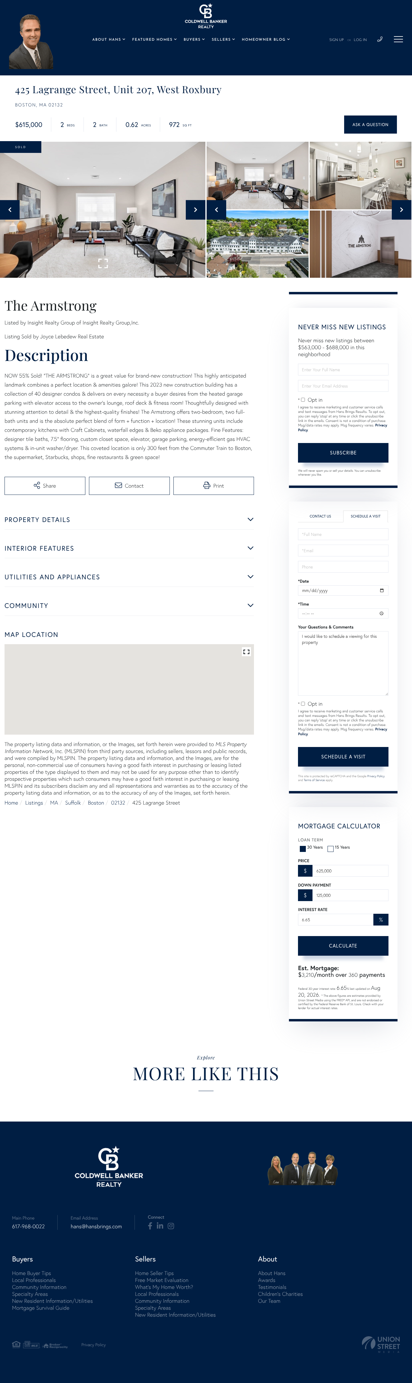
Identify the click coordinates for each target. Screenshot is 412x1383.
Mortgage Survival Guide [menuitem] (40, 1307)
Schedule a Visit (366, 516)
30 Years (315, 847)
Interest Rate (312, 909)
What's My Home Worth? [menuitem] (164, 1286)
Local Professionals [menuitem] (34, 1280)
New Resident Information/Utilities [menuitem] (52, 1300)
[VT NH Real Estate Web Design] (381, 1344)
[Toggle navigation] (398, 39)
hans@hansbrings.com (96, 1226)
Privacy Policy (376, 776)
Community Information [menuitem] (39, 1286)
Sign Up (336, 40)
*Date (303, 581)
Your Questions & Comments (325, 627)
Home (11, 802)
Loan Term (310, 840)
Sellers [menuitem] (221, 40)
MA (54, 802)
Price (303, 860)
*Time (303, 604)
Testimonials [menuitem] (272, 1286)
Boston (96, 802)
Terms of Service (314, 780)
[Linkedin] (160, 1226)
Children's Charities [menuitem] (280, 1293)
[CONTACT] (370, 125)
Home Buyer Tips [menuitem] (31, 1273)
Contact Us (320, 516)
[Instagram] (171, 1226)
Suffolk (73, 802)
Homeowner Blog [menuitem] (264, 40)
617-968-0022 (28, 1226)
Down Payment (314, 885)
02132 (118, 802)
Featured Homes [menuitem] (152, 40)
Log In (360, 40)
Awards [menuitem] (266, 1280)
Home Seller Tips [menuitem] (154, 1273)
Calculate (343, 946)
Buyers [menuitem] (192, 40)
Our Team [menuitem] (269, 1300)
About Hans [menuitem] (106, 40)
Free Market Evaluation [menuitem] (162, 1280)
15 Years (342, 847)
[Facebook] (150, 1226)
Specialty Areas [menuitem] (30, 1293)
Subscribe (343, 453)
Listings (34, 802)
